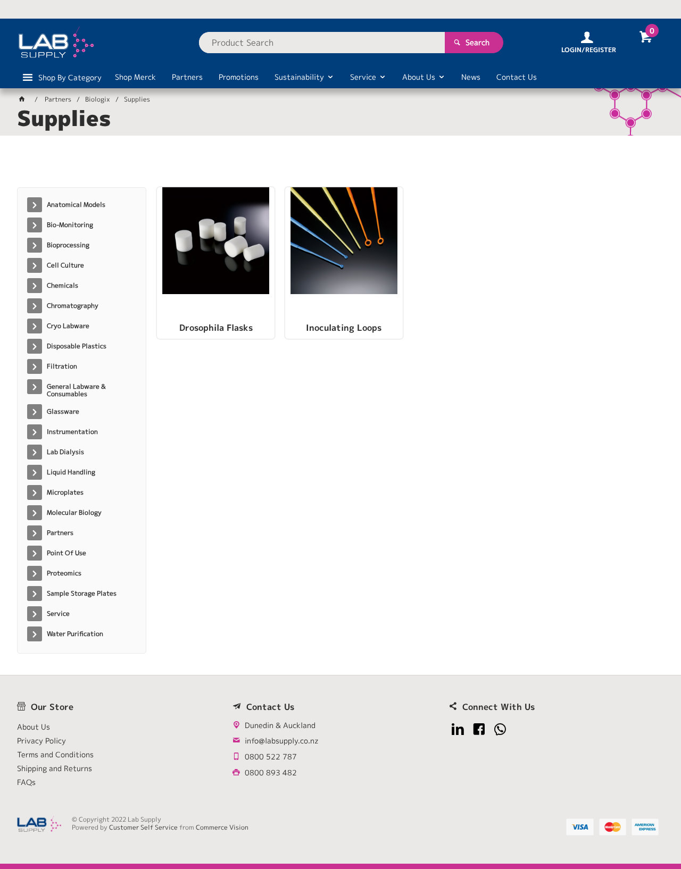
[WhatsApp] (500, 729)
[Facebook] (479, 729)
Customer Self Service (143, 827)
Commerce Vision (222, 827)
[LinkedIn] (458, 729)
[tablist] (340, 165)
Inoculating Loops (343, 328)
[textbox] (322, 42)
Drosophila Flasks (216, 328)
